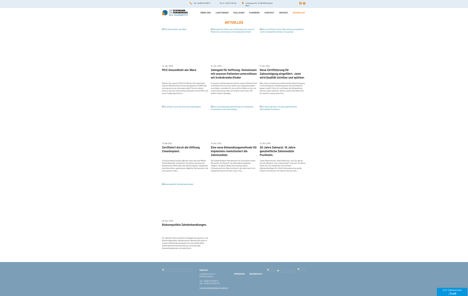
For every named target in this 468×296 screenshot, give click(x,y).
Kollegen (238, 13)
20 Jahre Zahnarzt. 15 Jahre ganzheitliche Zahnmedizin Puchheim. (277, 151)
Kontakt (269, 13)
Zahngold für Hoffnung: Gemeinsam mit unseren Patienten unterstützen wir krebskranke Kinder (234, 73)
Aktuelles (299, 13)
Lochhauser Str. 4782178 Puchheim (207, 275)
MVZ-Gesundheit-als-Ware (179, 70)
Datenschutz (255, 274)
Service (283, 13)
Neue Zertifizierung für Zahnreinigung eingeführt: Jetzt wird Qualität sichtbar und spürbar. (282, 73)
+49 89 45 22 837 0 (203, 3)
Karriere (254, 13)
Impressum (239, 274)
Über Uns (205, 13)
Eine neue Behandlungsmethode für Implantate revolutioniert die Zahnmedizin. (234, 151)
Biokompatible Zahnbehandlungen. (184, 224)
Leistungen (222, 13)
